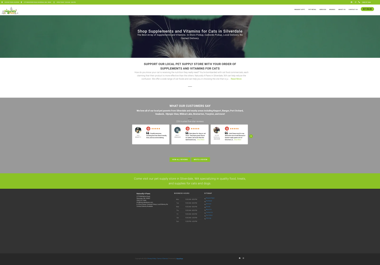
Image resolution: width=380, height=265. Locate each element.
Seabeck (159, 114)
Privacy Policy (152, 258)
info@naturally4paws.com (145, 202)
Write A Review (200, 160)
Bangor (225, 110)
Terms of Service (162, 258)
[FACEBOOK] (351, 2)
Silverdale (181, 110)
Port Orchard (236, 110)
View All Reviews (180, 160)
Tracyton (209, 114)
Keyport (217, 110)
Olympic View (172, 114)
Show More (200, 139)
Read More (236, 79)
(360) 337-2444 (141, 200)
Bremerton (198, 114)
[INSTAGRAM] (356, 2)
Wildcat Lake (186, 114)
